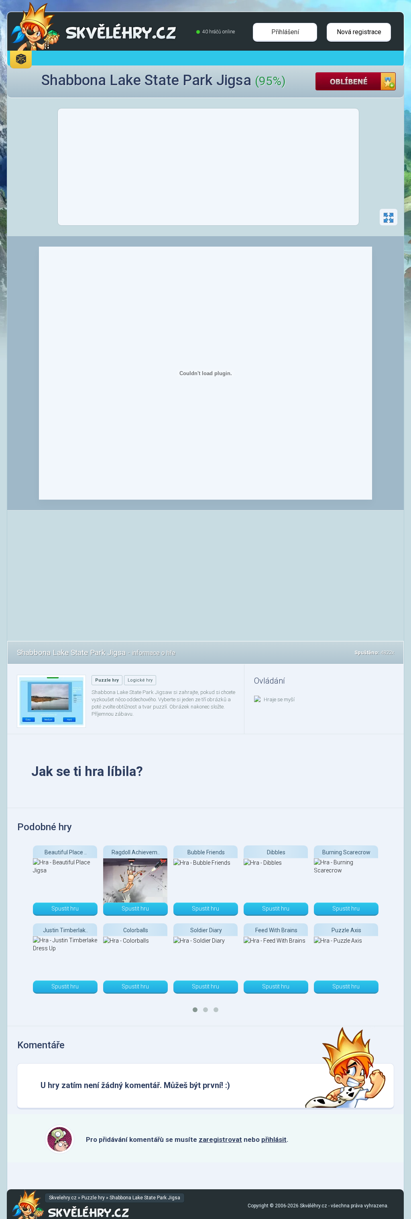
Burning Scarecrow (346, 852)
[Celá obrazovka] (388, 217)
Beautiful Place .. (66, 852)
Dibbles (276, 852)
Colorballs (135, 930)
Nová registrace (359, 32)
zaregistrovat (220, 1139)
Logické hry (140, 680)
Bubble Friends (206, 852)
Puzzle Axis (346, 930)
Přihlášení (285, 32)
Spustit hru (65, 908)
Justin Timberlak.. (65, 930)
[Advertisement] (208, 169)
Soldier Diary (206, 930)
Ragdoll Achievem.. (136, 852)
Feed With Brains (276, 930)
